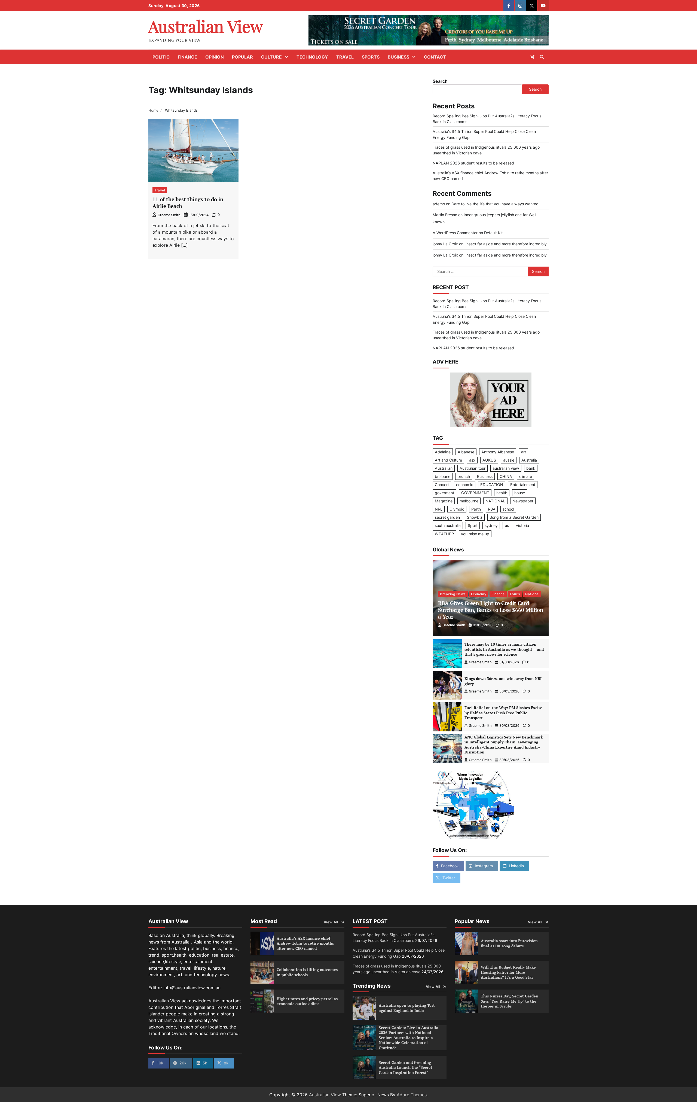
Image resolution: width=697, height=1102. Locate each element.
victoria (522, 525)
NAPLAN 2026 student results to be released (473, 163)
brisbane (442, 476)
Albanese (466, 452)
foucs (515, 594)
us (507, 525)
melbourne (469, 501)
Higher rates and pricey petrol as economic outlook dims (307, 1001)
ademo (439, 204)
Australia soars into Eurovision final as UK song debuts (509, 943)
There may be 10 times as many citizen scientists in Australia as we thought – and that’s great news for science (504, 649)
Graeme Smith (169, 215)
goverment (444, 492)
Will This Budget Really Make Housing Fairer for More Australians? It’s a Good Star (508, 972)
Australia (529, 460)
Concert (442, 484)
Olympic (457, 509)
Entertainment (522, 484)
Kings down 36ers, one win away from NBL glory (503, 681)
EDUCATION (491, 484)
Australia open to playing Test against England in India (407, 1008)
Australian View (205, 26)
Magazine (444, 501)
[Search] (542, 57)
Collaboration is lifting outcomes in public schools (307, 972)
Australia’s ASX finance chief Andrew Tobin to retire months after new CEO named (305, 943)
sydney (491, 525)
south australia (448, 525)
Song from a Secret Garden (514, 517)
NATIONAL (495, 501)
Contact (435, 57)
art (523, 452)
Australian (444, 468)
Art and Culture (448, 460)
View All (331, 922)
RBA (492, 509)
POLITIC (161, 57)
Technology (312, 57)
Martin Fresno (445, 214)
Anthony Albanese (497, 452)
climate (525, 476)
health (501, 492)
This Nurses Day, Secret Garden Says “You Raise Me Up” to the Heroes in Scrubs (509, 1001)
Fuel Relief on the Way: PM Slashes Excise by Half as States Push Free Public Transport (503, 712)
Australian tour (472, 468)
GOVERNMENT (475, 492)
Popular (242, 57)
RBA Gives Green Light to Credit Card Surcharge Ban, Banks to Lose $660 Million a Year (490, 610)
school (508, 509)
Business (398, 57)
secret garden (447, 517)
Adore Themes (412, 1094)
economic (464, 484)
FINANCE (187, 57)
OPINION (214, 57)
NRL (438, 509)
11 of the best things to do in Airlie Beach (187, 202)
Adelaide (443, 452)
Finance (498, 594)
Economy (479, 594)
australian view (506, 468)
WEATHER (444, 534)
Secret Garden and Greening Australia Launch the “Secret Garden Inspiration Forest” (405, 1067)
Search (440, 81)
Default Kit (493, 232)
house (519, 492)
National (532, 594)
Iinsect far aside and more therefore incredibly (505, 244)
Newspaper (522, 501)
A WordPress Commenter (455, 232)
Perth (476, 509)
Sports (371, 57)
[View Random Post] (532, 57)
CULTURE (271, 57)
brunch (463, 476)
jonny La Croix (445, 244)
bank (530, 468)
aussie (508, 460)
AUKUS (489, 460)
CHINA (506, 476)
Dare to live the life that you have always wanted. (495, 204)
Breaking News (453, 594)
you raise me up (475, 534)
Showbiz (474, 517)
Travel (345, 57)
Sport (473, 525)
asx (472, 460)
